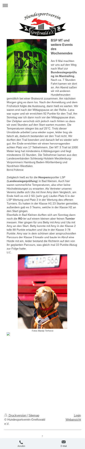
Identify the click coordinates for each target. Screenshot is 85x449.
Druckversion (17, 415)
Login (77, 415)
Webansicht (73, 419)
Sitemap (33, 415)
